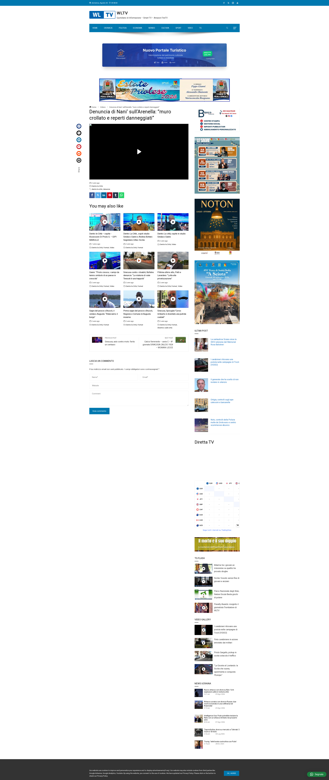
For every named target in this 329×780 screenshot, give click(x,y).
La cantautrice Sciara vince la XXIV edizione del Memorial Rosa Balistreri (223, 342)
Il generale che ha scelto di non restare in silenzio (225, 380)
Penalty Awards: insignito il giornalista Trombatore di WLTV (226, 607)
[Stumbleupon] (78, 153)
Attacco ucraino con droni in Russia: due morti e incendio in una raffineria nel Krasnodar (220, 704)
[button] (316, 774)
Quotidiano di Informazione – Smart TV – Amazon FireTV (142, 18)
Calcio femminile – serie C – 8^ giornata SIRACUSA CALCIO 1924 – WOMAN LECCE (158, 343)
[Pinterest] (78, 146)
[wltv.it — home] (102, 15)
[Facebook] (224, 3)
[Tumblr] (115, 195)
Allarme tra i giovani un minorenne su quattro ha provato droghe (225, 568)
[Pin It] (109, 195)
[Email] (78, 160)
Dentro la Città (97, 186)
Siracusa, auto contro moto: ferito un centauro (120, 341)
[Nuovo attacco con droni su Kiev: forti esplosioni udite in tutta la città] (199, 693)
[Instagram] (233, 3)
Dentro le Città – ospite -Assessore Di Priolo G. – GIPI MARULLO (103, 236)
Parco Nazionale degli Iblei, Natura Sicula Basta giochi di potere (226, 594)
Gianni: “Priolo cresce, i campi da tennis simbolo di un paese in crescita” (104, 275)
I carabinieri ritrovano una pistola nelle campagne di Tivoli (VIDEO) (225, 362)
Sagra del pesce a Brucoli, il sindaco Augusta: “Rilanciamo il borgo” (103, 314)
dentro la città (97, 189)
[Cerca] (227, 28)
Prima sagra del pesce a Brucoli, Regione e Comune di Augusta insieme (138, 314)
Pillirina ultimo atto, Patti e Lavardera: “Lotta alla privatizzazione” (169, 275)
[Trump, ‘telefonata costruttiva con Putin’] (199, 744)
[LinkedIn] (78, 139)
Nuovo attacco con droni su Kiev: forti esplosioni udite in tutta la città (219, 691)
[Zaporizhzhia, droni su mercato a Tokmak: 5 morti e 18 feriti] (199, 732)
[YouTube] (237, 3)
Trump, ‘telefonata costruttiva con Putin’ (220, 742)
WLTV (122, 13)
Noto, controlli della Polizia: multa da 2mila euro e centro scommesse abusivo (223, 422)
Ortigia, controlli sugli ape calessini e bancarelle (222, 401)
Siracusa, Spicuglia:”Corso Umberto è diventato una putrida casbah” (171, 314)
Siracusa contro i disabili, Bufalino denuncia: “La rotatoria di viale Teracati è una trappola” (138, 275)
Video (112, 247)
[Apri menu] (235, 28)
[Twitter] (78, 133)
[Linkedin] (104, 195)
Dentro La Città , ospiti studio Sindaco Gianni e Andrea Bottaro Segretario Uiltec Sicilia (137, 236)
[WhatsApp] (121, 195)
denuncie (106, 189)
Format (106, 247)
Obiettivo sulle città (164, 328)
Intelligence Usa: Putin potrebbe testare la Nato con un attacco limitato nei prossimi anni (221, 718)
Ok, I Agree (231, 773)
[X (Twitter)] (228, 3)
